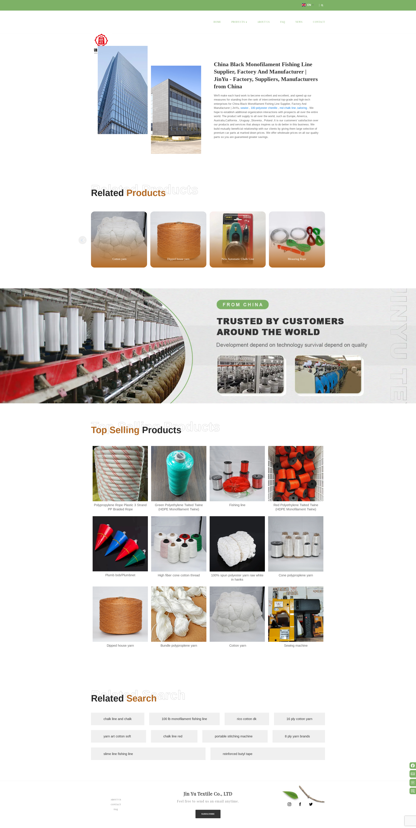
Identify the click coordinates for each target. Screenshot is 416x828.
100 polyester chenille (264, 107)
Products (238, 21)
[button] (333, 240)
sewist (244, 107)
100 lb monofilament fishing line (184, 719)
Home (217, 21)
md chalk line (288, 107)
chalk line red (172, 736)
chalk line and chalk (118, 719)
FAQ (282, 21)
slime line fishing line (118, 754)
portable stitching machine (234, 736)
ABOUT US (263, 21)
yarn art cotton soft (117, 736)
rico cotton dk (246, 719)
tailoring (302, 107)
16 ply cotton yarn (299, 719)
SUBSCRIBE (208, 814)
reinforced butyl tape (237, 754)
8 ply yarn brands (297, 736)
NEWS (299, 21)
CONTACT (319, 21)
